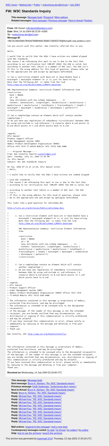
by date (51, 430)
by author (83, 430)
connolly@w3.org (46, 154)
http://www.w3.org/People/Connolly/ (47, 334)
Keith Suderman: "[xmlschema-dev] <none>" (55, 386)
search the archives (52, 433)
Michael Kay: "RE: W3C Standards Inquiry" (40, 396)
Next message (39, 20)
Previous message (57, 20)
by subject (72, 430)
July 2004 (75, 5)
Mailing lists (25, 5)
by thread (61, 430)
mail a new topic (59, 427)
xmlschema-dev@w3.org (55, 5)
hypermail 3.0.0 (45, 438)
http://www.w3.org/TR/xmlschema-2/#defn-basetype (34, 85)
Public (37, 5)
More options (61, 17)
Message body (35, 17)
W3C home (11, 5)
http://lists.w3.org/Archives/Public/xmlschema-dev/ (35, 208)
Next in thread (76, 20)
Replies (88, 20)
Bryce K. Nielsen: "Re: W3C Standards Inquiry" (51, 383)
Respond (48, 17)
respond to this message (37, 427)
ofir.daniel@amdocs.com (39, 28)
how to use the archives (29, 433)
